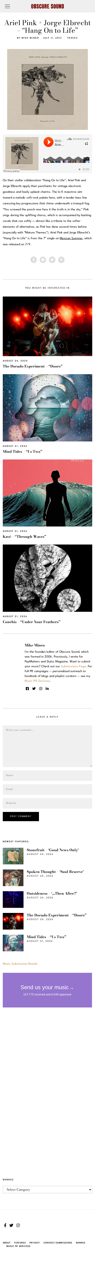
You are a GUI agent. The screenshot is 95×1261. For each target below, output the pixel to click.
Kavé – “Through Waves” (24, 536)
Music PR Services (18, 1246)
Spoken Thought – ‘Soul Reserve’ (55, 871)
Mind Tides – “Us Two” (22, 451)
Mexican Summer (71, 238)
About (7, 1243)
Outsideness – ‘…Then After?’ (52, 893)
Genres (80, 1243)
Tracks (72, 38)
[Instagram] (40, 689)
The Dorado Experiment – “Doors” (32, 366)
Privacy (35, 1243)
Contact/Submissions (58, 1243)
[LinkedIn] (47, 689)
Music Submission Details (20, 963)
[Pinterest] (61, 260)
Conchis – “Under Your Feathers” (31, 621)
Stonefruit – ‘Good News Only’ (53, 850)
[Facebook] (33, 260)
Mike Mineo (30, 38)
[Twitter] (52, 260)
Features (20, 1243)
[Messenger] (43, 260)
